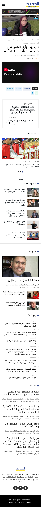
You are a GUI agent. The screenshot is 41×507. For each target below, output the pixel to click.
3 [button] (18, 171)
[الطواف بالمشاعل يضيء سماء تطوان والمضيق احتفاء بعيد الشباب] (20, 148)
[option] (20, 153)
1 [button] (22, 172)
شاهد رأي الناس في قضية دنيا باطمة (19, 121)
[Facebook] (25, 488)
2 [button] (20, 171)
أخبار (32, 40)
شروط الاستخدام (19, 502)
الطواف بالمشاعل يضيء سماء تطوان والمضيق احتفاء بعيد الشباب (22, 165)
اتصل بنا (11, 502)
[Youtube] (20, 488)
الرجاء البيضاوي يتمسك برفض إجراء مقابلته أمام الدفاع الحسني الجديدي (22, 108)
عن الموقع (29, 502)
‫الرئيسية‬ (37, 40)
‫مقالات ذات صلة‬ (33, 134)
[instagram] (15, 488)
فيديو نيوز (32, 43)
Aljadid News (31, 55)
